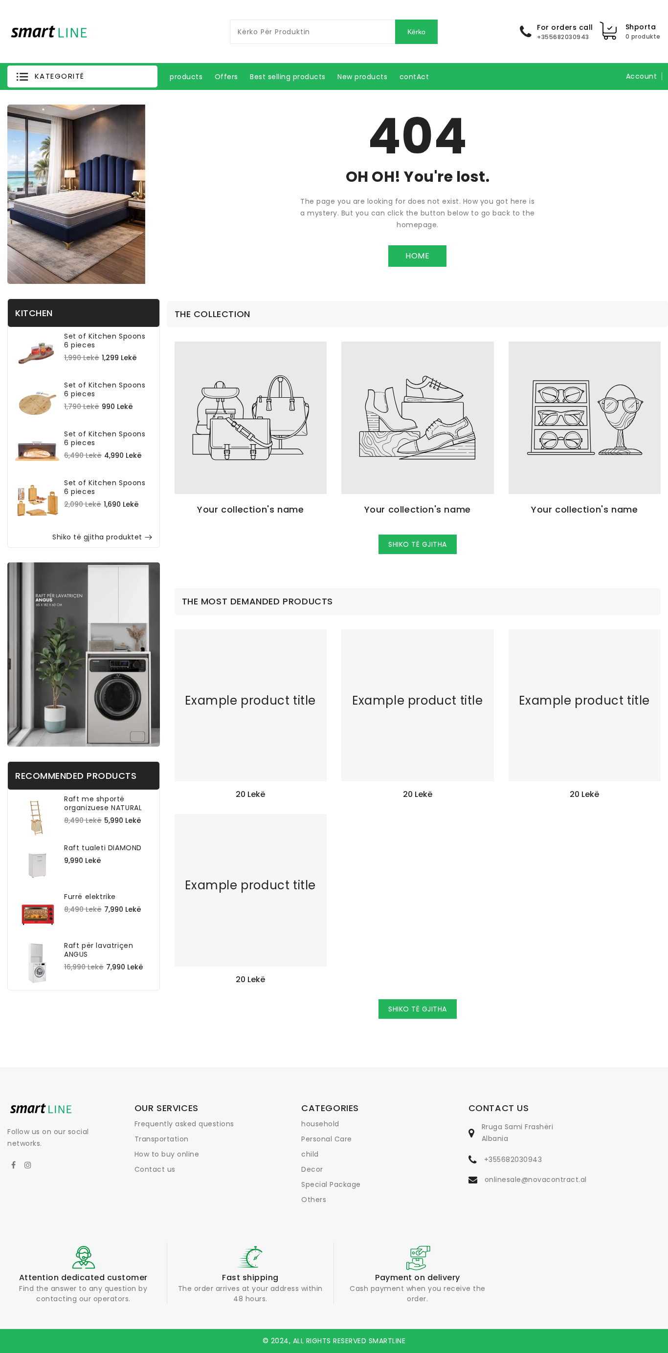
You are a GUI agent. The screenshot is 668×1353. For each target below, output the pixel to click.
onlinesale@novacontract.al (536, 1179)
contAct (414, 77)
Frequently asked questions (184, 1124)
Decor (312, 1169)
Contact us (155, 1169)
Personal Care (326, 1139)
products (186, 77)
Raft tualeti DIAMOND (103, 847)
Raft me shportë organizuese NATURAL (103, 803)
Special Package (331, 1184)
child (310, 1154)
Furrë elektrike (90, 896)
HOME (417, 255)
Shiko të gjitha (417, 544)
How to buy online (167, 1154)
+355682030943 (513, 1159)
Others (313, 1199)
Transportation (161, 1139)
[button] (82, 76)
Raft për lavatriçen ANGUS (98, 950)
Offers (226, 77)
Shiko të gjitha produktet (97, 537)
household (320, 1124)
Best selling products (288, 77)
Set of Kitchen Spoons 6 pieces (105, 340)
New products (362, 77)
